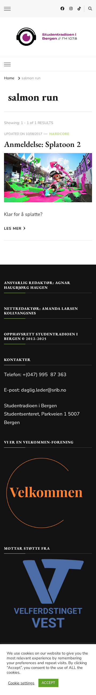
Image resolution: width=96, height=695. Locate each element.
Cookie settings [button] (21, 683)
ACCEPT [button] (48, 682)
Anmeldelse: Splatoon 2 (42, 144)
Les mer (13, 228)
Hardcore (59, 134)
